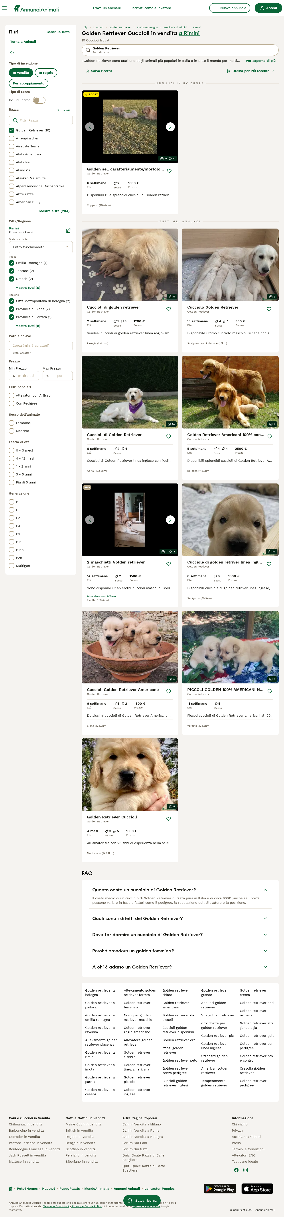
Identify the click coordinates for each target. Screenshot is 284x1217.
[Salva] (169, 170)
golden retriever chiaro (175, 992)
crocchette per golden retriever (214, 1025)
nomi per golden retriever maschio (138, 1017)
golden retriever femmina (137, 1005)
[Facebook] (236, 1170)
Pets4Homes (27, 1189)
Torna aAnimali (23, 42)
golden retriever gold (257, 1036)
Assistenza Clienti (246, 1137)
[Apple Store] (257, 1188)
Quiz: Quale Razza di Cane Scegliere (143, 1157)
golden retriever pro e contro (256, 1058)
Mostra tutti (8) (28, 326)
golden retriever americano (175, 1005)
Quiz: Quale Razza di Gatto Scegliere (143, 1168)
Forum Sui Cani (134, 1143)
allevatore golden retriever (138, 1042)
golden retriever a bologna (100, 992)
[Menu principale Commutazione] (4, 8)
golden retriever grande (214, 992)
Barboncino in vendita (26, 1131)
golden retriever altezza (137, 1055)
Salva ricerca (101, 71)
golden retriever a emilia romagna (100, 1017)
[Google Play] (220, 1188)
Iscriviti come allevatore (151, 8)
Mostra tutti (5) (28, 288)
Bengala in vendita (80, 1143)
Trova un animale (107, 8)
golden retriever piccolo (137, 1079)
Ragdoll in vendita (80, 1137)
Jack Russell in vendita (27, 1155)
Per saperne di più (261, 61)
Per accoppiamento (28, 83)
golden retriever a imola (100, 1067)
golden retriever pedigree (253, 1083)
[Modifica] (68, 230)
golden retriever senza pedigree (175, 1070)
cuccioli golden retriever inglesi (175, 1083)
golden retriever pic (217, 1036)
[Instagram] (245, 1170)
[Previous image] (89, 126)
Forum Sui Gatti (135, 1149)
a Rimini (189, 33)
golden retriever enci (257, 1003)
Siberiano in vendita (82, 1162)
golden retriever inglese (137, 1092)
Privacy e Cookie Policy (86, 1206)
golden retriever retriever (253, 1013)
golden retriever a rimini (100, 1055)
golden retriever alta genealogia (257, 1025)
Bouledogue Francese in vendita (34, 1149)
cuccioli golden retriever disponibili (178, 1030)
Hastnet (48, 1189)
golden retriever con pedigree (256, 1046)
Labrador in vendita (24, 1137)
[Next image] (170, 126)
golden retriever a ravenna (100, 1030)
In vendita (21, 73)
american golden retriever (214, 1070)
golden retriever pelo (179, 1060)
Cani (13, 52)
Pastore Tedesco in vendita (30, 1143)
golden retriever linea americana (137, 1067)
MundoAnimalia (96, 1189)
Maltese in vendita (24, 1162)
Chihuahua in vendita (25, 1124)
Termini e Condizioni (248, 1149)
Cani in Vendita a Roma (140, 1131)
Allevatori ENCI (244, 1155)
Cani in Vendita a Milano (141, 1124)
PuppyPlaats (69, 1189)
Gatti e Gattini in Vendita (86, 1118)
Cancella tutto (58, 32)
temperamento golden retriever (214, 1083)
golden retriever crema (253, 992)
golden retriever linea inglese (214, 1046)
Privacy (237, 1131)
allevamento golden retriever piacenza (101, 1042)
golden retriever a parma (100, 1079)
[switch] (39, 100)
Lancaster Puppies (159, 1189)
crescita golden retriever (252, 1070)
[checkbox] (11, 130)
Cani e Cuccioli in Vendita (29, 1118)
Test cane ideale (245, 1162)
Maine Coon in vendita (83, 1124)
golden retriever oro (178, 1040)
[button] (130, 126)
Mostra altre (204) (54, 211)
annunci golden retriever (213, 1005)
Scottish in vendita (81, 1149)
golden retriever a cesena (100, 1092)
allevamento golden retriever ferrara (140, 992)
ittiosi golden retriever (172, 1050)
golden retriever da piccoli (178, 1017)
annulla (63, 110)
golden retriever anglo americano (137, 1030)
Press (236, 1143)
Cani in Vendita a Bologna (142, 1137)
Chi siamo (240, 1124)
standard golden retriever (214, 1058)
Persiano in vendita (81, 1155)
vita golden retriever (218, 1015)
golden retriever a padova (100, 1005)
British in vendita (79, 1131)
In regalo (46, 73)
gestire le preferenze (146, 1206)
